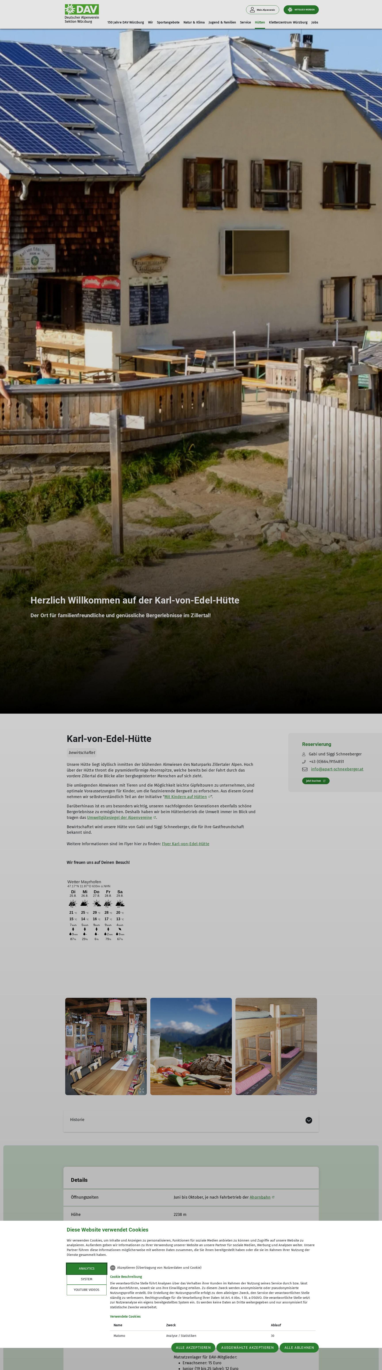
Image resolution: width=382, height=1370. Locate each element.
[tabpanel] (212, 1302)
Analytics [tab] (86, 1268)
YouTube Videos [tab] (86, 1290)
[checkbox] (212, 1267)
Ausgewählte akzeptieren (247, 1348)
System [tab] (86, 1279)
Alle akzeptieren (193, 1348)
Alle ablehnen (299, 1348)
